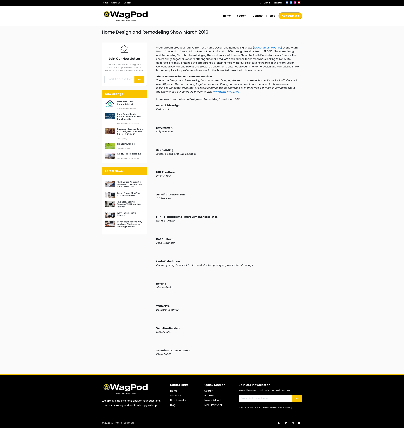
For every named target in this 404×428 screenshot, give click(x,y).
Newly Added (212, 400)
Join (139, 79)
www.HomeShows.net (267, 47)
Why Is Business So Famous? (126, 214)
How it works (178, 400)
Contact (128, 2)
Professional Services (128, 123)
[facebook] (287, 2)
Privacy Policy (285, 407)
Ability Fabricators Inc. (129, 153)
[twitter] (291, 2)
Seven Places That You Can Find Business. (128, 194)
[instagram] (295, 2)
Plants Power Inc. (126, 144)
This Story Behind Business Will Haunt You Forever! (129, 204)
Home (105, 2)
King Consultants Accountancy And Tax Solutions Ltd (129, 116)
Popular (209, 395)
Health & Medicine (126, 108)
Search (241, 16)
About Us (115, 2)
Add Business (290, 16)
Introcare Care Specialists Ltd (125, 102)
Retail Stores (123, 148)
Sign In (267, 2)
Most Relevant (213, 405)
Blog (272, 16)
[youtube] (299, 2)
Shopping (122, 138)
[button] (260, 2)
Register (278, 2)
